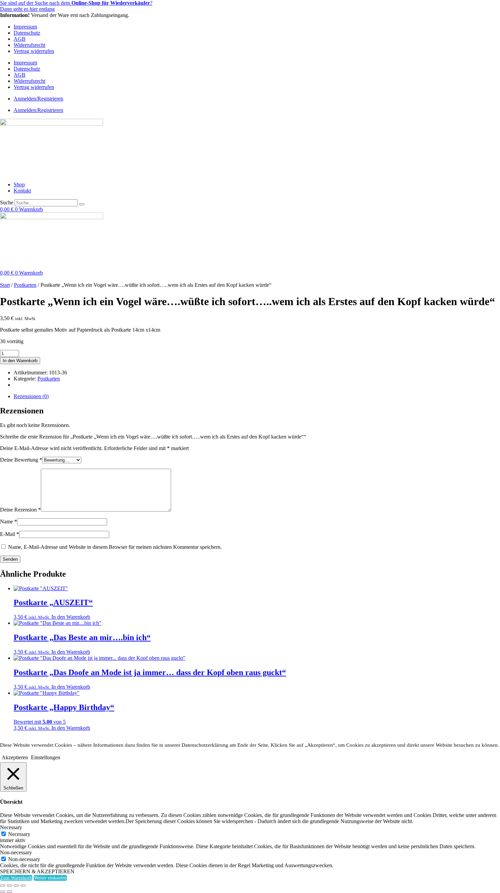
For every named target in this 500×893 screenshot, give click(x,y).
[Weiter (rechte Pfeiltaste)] (9, 892)
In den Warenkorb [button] (70, 617)
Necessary (19, 834)
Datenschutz (27, 33)
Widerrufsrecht (29, 45)
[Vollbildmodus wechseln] (9, 886)
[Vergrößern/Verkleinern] (2, 886)
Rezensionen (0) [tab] (31, 396)
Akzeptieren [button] (15, 757)
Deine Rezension (20, 510)
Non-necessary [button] (16, 852)
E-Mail (9, 534)
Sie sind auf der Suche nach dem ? (76, 3)
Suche (6, 202)
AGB (20, 39)
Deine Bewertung (21, 460)
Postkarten (25, 285)
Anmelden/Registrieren (38, 98)
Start (5, 285)
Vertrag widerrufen (34, 51)
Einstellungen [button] (45, 757)
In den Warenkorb (20, 360)
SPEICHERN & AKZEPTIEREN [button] (37, 871)
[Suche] (81, 204)
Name (8, 521)
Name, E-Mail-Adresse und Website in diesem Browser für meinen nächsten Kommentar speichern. (115, 547)
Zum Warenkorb (16, 877)
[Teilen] (16, 886)
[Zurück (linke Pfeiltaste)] (2, 892)
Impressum (25, 27)
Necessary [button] (11, 827)
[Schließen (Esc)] (23, 886)
